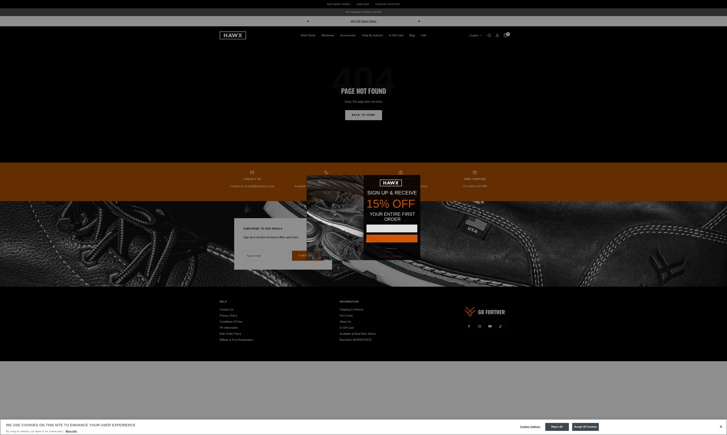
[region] (363, 427)
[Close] (721, 427)
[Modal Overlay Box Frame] (363, 217)
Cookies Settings (530, 426)
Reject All (557, 426)
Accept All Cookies (585, 426)
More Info (71, 431)
